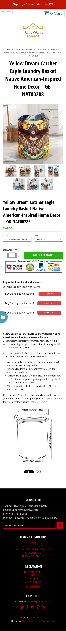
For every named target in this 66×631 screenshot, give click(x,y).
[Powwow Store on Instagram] (33, 607)
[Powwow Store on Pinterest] (38, 607)
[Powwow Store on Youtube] (44, 607)
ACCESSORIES (33, 582)
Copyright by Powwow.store (41, 620)
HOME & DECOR (33, 585)
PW (23, 620)
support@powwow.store (39, 601)
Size (36, 235)
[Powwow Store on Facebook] (27, 607)
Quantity (10, 250)
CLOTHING (33, 575)
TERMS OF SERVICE (33, 556)
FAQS (33, 542)
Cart (56, 13)
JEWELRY (33, 579)
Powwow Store (37, 617)
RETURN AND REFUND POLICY (33, 549)
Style (5, 235)
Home (9, 50)
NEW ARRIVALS (33, 572)
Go (60, 525)
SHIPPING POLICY (33, 546)
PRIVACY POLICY (33, 552)
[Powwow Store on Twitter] (22, 607)
